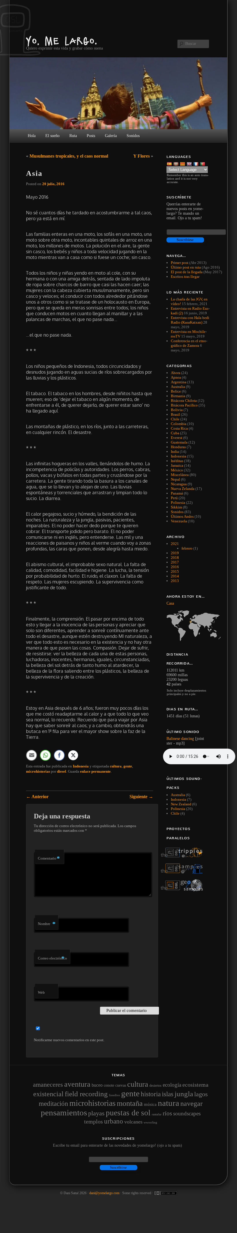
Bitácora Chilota (184, 400)
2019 (175, 553)
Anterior (37, 796)
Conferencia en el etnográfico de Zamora (189, 343)
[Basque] (176, 163)
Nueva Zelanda (183, 488)
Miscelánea (180, 475)
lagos (201, 1094)
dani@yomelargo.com (104, 1193)
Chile (175, 419)
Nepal (175, 479)
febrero (187, 548)
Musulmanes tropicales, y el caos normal (68, 156)
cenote (109, 1085)
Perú (174, 498)
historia (151, 1094)
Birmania (178, 396)
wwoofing (150, 1122)
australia (178, 795)
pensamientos (64, 1112)
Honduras (178, 447)
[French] (196, 163)
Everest (176, 437)
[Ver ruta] (188, 625)
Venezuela (179, 521)
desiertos (155, 1086)
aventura (77, 1084)
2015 (175, 571)
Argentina (178, 382)
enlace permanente (95, 771)
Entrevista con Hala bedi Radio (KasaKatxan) (190, 319)
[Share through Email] (31, 755)
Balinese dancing (180, 738)
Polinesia (178, 502)
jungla (184, 1094)
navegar (191, 1103)
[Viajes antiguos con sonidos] (184, 856)
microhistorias (38, 771)
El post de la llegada (187, 272)
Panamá (177, 493)
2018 (175, 557)
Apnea (176, 377)
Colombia (178, 424)
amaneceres (48, 1084)
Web (41, 992)
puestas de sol (128, 1112)
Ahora (175, 373)
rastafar (157, 1114)
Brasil (175, 414)
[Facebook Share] (59, 755)
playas (96, 1113)
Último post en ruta (186, 267)
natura (168, 1103)
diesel (61, 771)
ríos (167, 1113)
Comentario (49, 858)
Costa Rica (179, 428)
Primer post (179, 262)
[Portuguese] (203, 163)
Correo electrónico (52, 958)
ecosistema (195, 1084)
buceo (97, 1085)
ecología (172, 1085)
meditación (53, 1103)
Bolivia (177, 410)
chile (175, 813)
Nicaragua (179, 484)
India (175, 451)
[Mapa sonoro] (184, 890)
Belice (176, 391)
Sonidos (177, 512)
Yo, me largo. (61, 40)
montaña (130, 1103)
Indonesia (81, 766)
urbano (113, 1121)
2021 (175, 543)
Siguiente (141, 796)
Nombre (46, 923)
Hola (32, 136)
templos (93, 1121)
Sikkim (176, 507)
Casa (170, 603)
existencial (48, 1094)
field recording (86, 1094)
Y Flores (141, 156)
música (150, 1104)
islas (167, 1094)
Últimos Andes (182, 516)
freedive (114, 1095)
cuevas (120, 1085)
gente (127, 766)
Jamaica (177, 465)
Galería (111, 136)
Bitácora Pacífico (184, 405)
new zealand (181, 804)
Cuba (175, 433)
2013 (175, 581)
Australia (178, 386)
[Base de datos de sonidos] (184, 872)
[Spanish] (169, 163)
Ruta (73, 136)
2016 (175, 567)
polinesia (178, 809)
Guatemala (179, 442)
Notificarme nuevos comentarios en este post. (69, 1040)
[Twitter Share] (73, 755)
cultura (116, 766)
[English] (189, 163)
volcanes (133, 1122)
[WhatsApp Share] (45, 755)
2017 (175, 562)
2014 (175, 576)
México (177, 470)
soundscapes (187, 1113)
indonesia (178, 799)
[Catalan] (183, 163)
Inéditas (177, 461)
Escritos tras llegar (185, 276)
